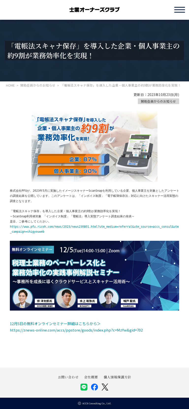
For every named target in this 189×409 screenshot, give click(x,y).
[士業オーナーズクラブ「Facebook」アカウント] (94, 387)
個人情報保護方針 (117, 376)
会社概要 (91, 376)
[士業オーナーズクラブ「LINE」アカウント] (83, 387)
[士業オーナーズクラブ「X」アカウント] (105, 387)
